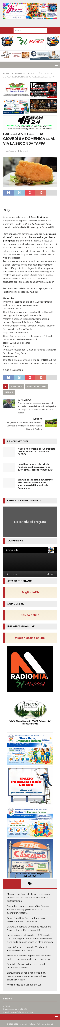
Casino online (30, 615)
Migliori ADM (31, 592)
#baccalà (16, 386)
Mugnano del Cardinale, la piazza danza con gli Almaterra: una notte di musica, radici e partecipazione (29, 897)
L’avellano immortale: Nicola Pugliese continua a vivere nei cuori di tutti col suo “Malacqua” (35, 467)
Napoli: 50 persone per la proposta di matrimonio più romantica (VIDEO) (36, 452)
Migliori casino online (31, 637)
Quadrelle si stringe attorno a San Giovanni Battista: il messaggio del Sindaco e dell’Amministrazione (28, 909)
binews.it (24, 151)
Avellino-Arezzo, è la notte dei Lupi (24, 985)
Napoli (9, 392)
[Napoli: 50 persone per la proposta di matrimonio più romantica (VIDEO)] (9, 452)
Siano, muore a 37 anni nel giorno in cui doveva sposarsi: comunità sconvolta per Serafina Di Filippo (27, 976)
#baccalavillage (36, 386)
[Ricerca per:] (30, 30)
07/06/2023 (10, 151)
